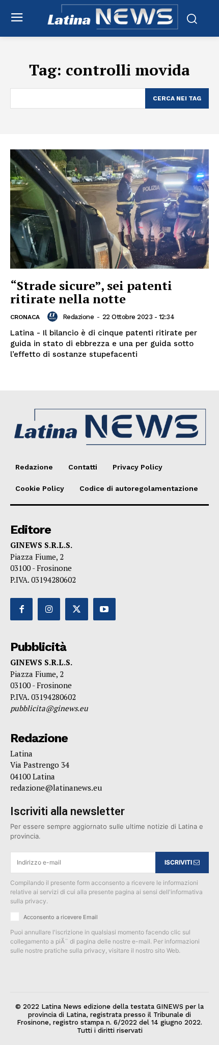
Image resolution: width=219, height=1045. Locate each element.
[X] (76, 609)
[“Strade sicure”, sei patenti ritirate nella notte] (109, 209)
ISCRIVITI (179, 862)
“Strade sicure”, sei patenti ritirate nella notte (91, 292)
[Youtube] (104, 609)
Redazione (78, 317)
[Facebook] (21, 609)
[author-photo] (54, 316)
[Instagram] (49, 609)
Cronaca (25, 317)
